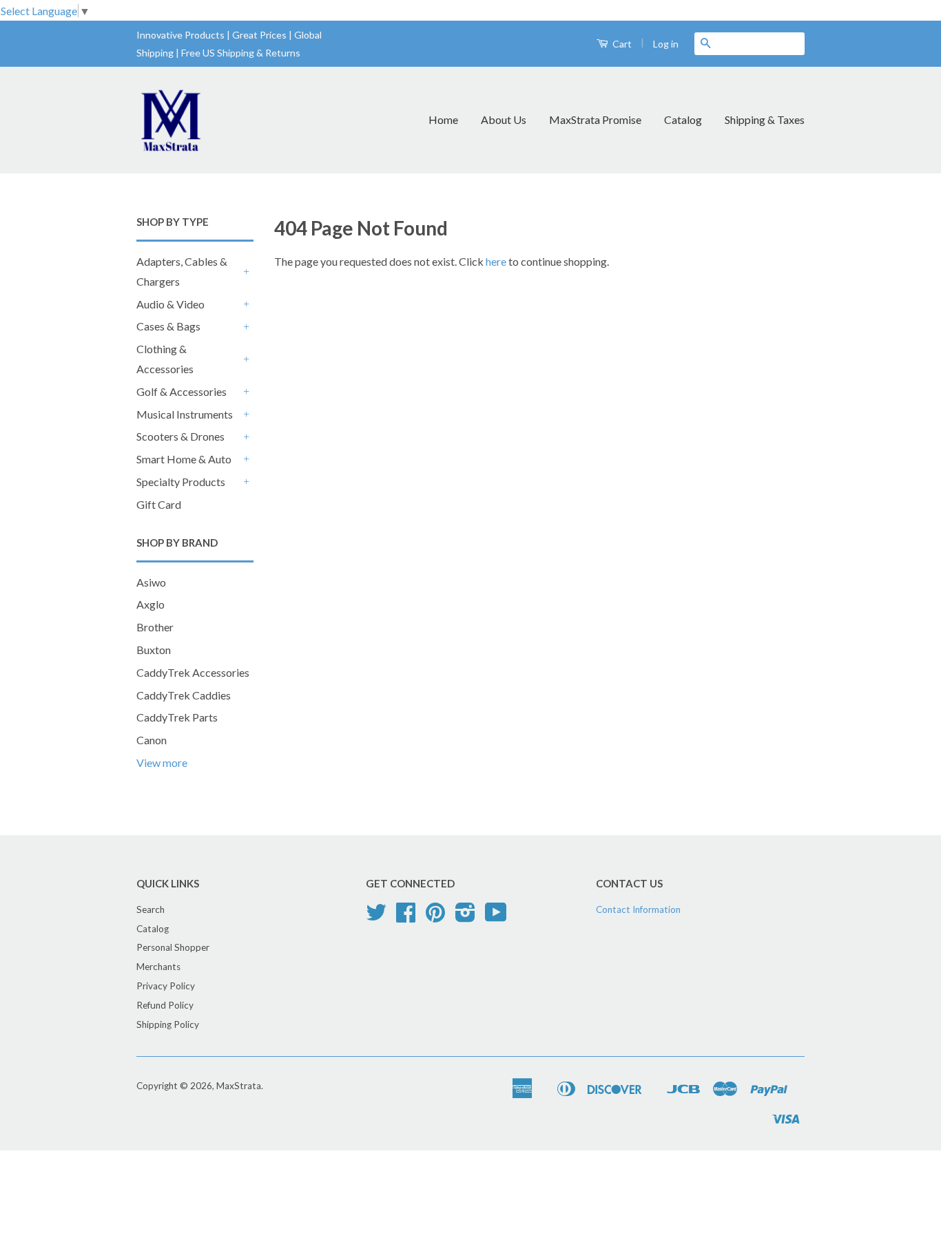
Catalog (683, 119)
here (496, 261)
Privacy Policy (165, 985)
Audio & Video (170, 303)
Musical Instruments (184, 414)
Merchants (158, 966)
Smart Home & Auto (183, 458)
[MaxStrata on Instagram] (465, 917)
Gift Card (158, 504)
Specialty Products (180, 481)
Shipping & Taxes (765, 119)
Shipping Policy (167, 1024)
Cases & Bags (168, 326)
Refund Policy (165, 1005)
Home (443, 119)
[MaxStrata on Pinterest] (435, 917)
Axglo (150, 604)
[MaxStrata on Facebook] (405, 917)
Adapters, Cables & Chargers (181, 271)
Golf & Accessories (181, 391)
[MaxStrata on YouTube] (496, 917)
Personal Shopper (172, 947)
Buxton (153, 649)
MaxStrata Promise (595, 119)
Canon (151, 739)
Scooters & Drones (180, 436)
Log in (666, 44)
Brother (155, 626)
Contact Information (638, 909)
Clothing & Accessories (165, 358)
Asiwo (151, 582)
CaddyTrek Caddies (183, 695)
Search (150, 909)
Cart (621, 44)
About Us (503, 119)
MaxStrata (238, 1085)
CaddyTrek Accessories (192, 672)
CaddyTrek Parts (177, 717)
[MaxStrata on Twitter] (376, 917)
